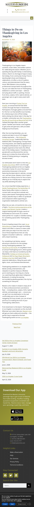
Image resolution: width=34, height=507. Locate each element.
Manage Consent (22, 504)
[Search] (29, 485)
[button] (31, 18)
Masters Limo (27, 311)
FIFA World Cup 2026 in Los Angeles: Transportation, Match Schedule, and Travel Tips (16, 360)
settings (19, 501)
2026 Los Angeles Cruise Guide (12, 376)
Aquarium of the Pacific (10, 248)
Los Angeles (25, 317)
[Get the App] (17, 411)
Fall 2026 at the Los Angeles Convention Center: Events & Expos (15, 342)
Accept (5, 504)
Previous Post (17, 323)
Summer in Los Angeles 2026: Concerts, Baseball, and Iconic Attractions (15, 350)
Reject (12, 504)
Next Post (17, 327)
